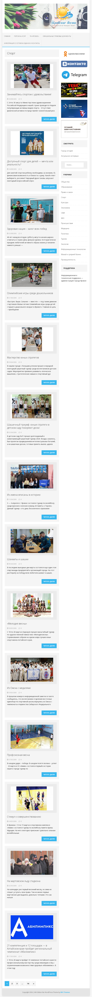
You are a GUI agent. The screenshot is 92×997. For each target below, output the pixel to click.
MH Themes (65, 992)
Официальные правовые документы (57, 36)
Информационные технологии (73, 249)
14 (28, 983)
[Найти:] (74, 164)
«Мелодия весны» (17, 623)
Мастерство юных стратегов (23, 357)
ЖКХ (62, 218)
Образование (66, 187)
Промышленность (68, 260)
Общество (65, 182)
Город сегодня (67, 151)
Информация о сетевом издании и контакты (22, 43)
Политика (65, 234)
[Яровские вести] (46, 16)
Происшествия (67, 223)
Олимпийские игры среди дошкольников (30, 293)
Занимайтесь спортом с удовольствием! (29, 94)
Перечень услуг (20, 36)
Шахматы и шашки (17, 559)
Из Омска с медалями (19, 688)
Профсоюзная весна (18, 755)
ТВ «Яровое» (34, 36)
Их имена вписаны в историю (23, 494)
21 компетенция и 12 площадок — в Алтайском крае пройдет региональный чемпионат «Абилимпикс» (29, 948)
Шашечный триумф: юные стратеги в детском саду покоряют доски (28, 426)
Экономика (65, 208)
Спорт (63, 197)
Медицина (65, 228)
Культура (64, 202)
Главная (7, 36)
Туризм (64, 239)
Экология (64, 244)
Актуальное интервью (70, 156)
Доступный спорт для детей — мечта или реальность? (30, 163)
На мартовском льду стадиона (23, 881)
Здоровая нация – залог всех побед (27, 228)
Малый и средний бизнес (71, 254)
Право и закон (67, 192)
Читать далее (49, 119)
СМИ (63, 213)
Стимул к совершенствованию (24, 816)
